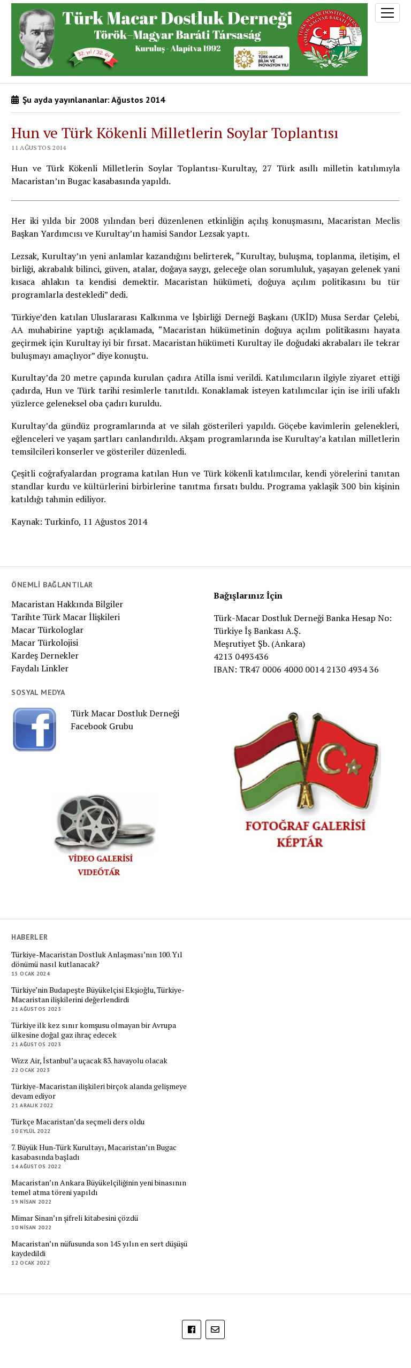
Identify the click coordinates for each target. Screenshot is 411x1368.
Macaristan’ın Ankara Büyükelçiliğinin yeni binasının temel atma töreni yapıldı (98, 1187)
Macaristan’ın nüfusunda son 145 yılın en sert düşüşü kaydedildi (99, 1248)
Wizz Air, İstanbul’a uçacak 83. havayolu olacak (89, 1060)
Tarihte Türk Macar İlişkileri (65, 617)
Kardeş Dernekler (45, 655)
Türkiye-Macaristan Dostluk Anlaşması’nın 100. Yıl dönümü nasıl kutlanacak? (96, 959)
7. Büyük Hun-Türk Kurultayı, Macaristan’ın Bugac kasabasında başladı (94, 1152)
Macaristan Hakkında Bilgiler (67, 604)
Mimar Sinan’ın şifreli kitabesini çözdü (74, 1218)
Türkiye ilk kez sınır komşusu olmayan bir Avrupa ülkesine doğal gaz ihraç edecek (93, 1030)
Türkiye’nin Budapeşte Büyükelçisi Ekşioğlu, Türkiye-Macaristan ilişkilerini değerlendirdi (98, 994)
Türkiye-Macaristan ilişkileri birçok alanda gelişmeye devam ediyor (99, 1091)
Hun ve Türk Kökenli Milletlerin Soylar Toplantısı (175, 132)
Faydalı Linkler (39, 668)
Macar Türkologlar (47, 630)
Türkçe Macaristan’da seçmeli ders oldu (77, 1122)
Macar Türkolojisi (44, 642)
